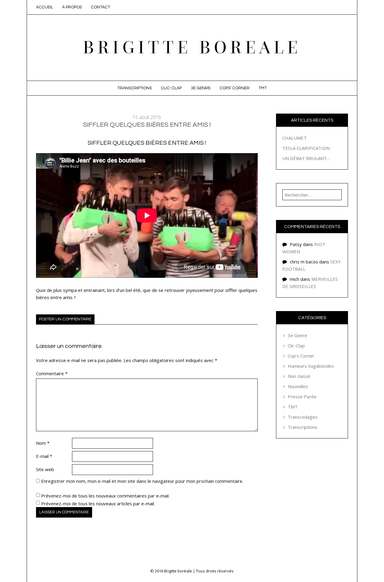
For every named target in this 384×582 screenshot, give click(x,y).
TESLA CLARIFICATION (306, 148)
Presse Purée (302, 396)
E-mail (44, 456)
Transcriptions (134, 88)
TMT (263, 88)
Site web (45, 469)
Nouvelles (298, 386)
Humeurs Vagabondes (311, 366)
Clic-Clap (171, 88)
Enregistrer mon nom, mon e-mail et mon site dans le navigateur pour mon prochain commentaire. (142, 481)
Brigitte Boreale (192, 47)
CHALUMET (294, 138)
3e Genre (201, 88)
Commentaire (52, 373)
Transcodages (302, 417)
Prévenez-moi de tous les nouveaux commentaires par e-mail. (105, 496)
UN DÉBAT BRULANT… (306, 158)
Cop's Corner (301, 356)
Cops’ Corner (235, 88)
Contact (100, 7)
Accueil (44, 7)
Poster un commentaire (65, 319)
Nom (43, 443)
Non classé (299, 376)
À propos (72, 7)
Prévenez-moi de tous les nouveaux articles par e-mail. (98, 503)
